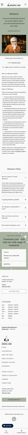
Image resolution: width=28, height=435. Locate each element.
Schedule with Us (14, 31)
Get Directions (14, 291)
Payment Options (8, 362)
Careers (5, 379)
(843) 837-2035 (16, 62)
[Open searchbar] (25, 4)
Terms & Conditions (9, 375)
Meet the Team (7, 355)
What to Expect (8, 358)
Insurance (6, 366)
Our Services (7, 351)
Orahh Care (6, 383)
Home (4, 347)
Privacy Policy (7, 371)
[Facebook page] (14, 419)
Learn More (7, 264)
